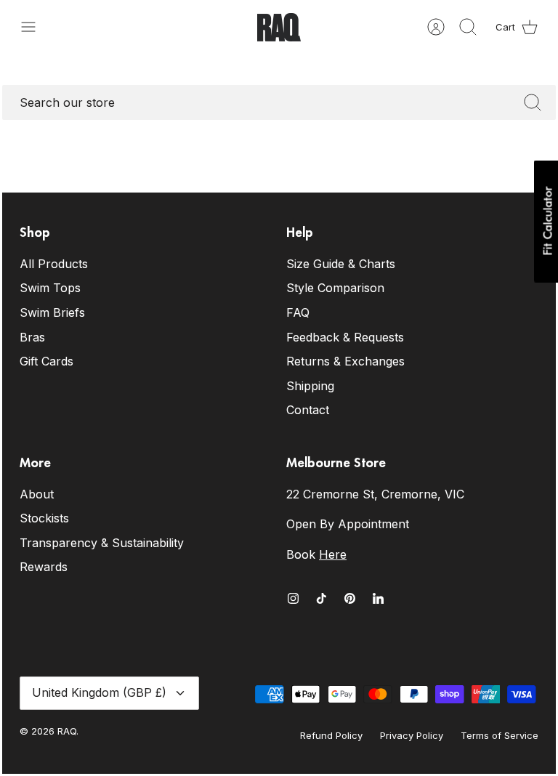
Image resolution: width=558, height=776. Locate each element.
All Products (54, 263)
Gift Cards (46, 361)
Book (316, 554)
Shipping (310, 386)
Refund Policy (331, 735)
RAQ (66, 731)
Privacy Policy (411, 735)
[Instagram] (293, 598)
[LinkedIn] (378, 598)
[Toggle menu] (36, 27)
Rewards (44, 566)
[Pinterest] (350, 598)
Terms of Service (499, 735)
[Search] (532, 102)
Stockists (44, 518)
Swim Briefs (52, 312)
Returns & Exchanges (345, 361)
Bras (32, 337)
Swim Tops (50, 287)
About (37, 494)
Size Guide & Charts (340, 263)
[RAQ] (279, 27)
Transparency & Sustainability (102, 542)
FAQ (298, 312)
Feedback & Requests (345, 337)
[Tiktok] (321, 598)
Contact (307, 410)
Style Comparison (335, 287)
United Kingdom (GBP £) (99, 692)
